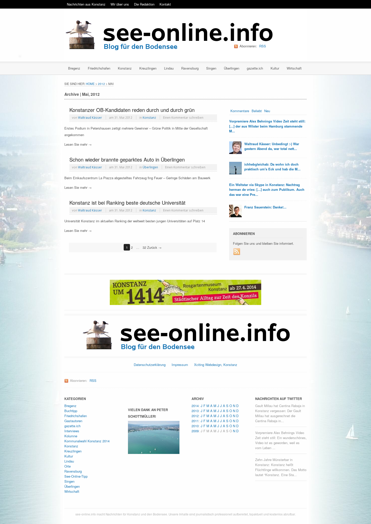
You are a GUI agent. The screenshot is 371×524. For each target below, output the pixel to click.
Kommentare (239, 110)
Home (90, 84)
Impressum (180, 364)
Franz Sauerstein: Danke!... (265, 207)
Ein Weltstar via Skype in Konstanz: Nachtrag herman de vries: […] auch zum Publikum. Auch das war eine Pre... (266, 189)
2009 (195, 430)
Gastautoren (73, 420)
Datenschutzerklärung (150, 364)
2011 (195, 420)
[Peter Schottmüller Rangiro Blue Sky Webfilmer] (153, 451)
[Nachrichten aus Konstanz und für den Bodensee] (168, 36)
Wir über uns (120, 4)
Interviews (71, 430)
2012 (101, 84)
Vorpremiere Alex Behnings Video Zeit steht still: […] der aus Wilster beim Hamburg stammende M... (267, 126)
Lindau (169, 68)
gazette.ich (255, 68)
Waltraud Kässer (90, 117)
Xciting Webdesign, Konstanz (215, 364)
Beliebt (257, 110)
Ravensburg (190, 68)
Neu (267, 110)
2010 (195, 425)
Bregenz (74, 68)
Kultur (275, 68)
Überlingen (231, 68)
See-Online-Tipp (76, 476)
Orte (67, 466)
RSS (262, 46)
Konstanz (125, 68)
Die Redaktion (144, 4)
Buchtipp (70, 410)
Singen (211, 68)
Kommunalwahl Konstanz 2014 (87, 441)
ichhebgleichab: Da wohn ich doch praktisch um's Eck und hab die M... (272, 167)
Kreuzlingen (147, 68)
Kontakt (165, 4)
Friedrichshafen (99, 68)
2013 (195, 410)
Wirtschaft (294, 68)
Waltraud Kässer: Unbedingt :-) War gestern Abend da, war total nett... (271, 146)
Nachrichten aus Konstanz (86, 4)
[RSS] (237, 251)
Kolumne (70, 436)
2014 (195, 405)
